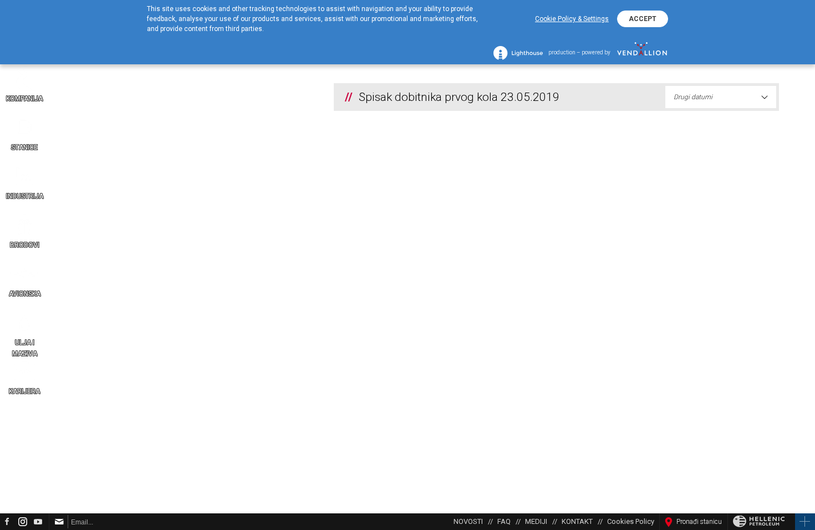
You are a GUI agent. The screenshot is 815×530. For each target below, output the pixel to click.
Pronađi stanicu (699, 522)
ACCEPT (642, 19)
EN (804, 314)
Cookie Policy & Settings (572, 19)
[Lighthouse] (518, 53)
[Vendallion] (642, 52)
